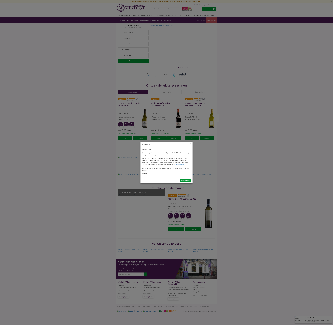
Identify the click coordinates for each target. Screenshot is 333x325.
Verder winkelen (185, 180)
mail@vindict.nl (180, 164)
